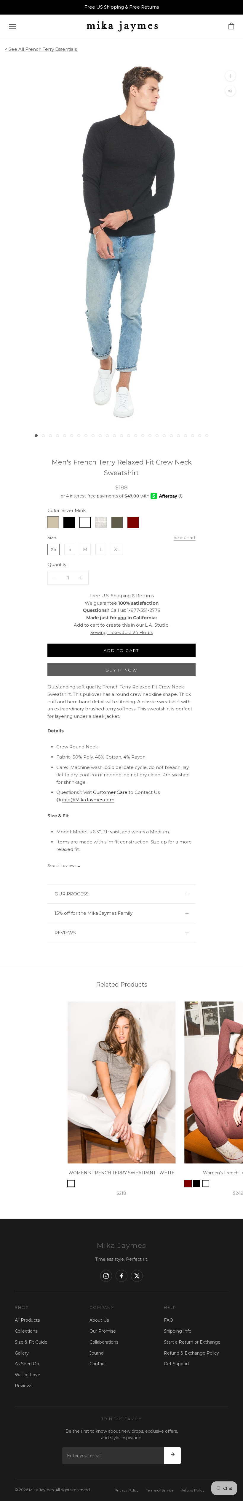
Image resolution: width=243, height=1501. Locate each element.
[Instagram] (106, 1276)
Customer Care (110, 792)
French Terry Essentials (51, 49)
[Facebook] (121, 1276)
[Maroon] (187, 1183)
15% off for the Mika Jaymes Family (93, 913)
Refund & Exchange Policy (191, 1353)
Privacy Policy (126, 1490)
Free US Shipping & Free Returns (121, 7)
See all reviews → (64, 865)
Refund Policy (192, 1490)
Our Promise (102, 1331)
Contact (97, 1363)
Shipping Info (177, 1331)
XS (53, 549)
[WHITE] (71, 1183)
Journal (96, 1353)
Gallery (22, 1353)
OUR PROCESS (72, 894)
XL (117, 549)
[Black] (196, 1183)
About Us (99, 1320)
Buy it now (122, 670)
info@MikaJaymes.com (88, 799)
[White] (205, 1183)
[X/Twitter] (137, 1276)
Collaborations (103, 1342)
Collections (26, 1331)
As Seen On (27, 1363)
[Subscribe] (172, 1455)
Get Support (176, 1363)
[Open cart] (231, 26)
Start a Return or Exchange (192, 1342)
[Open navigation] (12, 26)
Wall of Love (27, 1374)
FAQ (168, 1320)
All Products (27, 1320)
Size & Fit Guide (31, 1342)
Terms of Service (159, 1490)
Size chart (185, 537)
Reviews (23, 1385)
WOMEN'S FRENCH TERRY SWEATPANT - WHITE (121, 1172)
